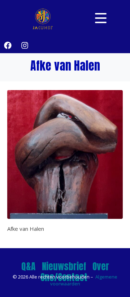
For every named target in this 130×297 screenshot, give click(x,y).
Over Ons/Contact (74, 272)
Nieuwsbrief (64, 266)
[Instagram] (24, 45)
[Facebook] (7, 45)
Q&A (28, 266)
